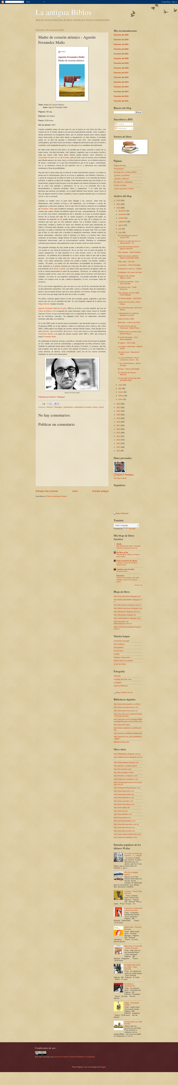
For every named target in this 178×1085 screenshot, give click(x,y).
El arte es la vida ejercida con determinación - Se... (129, 242)
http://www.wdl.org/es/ (122, 725)
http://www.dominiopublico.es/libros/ (127, 704)
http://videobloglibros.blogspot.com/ (127, 618)
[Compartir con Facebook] (55, 403)
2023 (118, 404)
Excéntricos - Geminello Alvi (129, 985)
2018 (118, 422)
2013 (118, 440)
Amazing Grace (121, 571)
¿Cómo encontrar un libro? (124, 189)
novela (101, 407)
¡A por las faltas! (120, 664)
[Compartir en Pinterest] (58, 403)
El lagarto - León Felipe (126, 343)
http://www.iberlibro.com (123, 814)
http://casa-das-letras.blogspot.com (127, 596)
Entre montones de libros (126, 561)
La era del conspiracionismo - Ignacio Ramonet (129, 248)
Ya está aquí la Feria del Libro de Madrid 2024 (129, 379)
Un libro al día (122, 552)
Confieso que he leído (125, 569)
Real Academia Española (123, 661)
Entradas (120, 124)
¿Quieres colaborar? (121, 179)
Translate (131, 529)
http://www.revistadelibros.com (125, 837)
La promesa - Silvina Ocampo (129, 265)
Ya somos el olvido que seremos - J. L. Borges (133, 854)
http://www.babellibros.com (124, 798)
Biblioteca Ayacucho (121, 742)
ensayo (95, 407)
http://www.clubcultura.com (124, 804)
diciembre (122, 211)
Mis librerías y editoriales (123, 182)
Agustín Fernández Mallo (47, 308)
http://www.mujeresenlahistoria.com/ (127, 834)
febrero (121, 396)
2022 (118, 408)
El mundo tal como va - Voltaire (130, 269)
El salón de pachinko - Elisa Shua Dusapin (128, 283)
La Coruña (62, 308)
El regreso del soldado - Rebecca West (127, 277)
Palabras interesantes (122, 657)
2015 (118, 433)
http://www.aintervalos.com (124, 791)
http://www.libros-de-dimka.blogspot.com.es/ (123, 622)
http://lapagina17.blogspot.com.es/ (127, 612)
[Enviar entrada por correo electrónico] (43, 404)
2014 (118, 436)
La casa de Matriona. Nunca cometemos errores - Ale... (129, 359)
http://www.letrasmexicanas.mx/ (126, 711)
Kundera (66, 158)
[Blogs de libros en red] (123, 692)
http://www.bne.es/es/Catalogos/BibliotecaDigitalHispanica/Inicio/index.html (128, 720)
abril (120, 388)
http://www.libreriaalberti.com (124, 821)
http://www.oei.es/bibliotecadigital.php (128, 733)
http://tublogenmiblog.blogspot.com (127, 788)
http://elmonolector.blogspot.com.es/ (127, 605)
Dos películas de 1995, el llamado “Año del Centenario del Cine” (128, 547)
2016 (118, 429)
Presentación (119, 169)
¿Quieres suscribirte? (122, 175)
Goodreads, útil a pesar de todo (130, 272)
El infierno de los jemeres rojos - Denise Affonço (130, 333)
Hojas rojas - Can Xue (126, 262)
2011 (118, 447)
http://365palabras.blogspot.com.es (127, 754)
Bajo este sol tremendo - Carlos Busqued (133, 947)
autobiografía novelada (82, 407)
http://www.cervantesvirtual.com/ (126, 707)
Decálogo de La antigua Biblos (125, 172)
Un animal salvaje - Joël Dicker (129, 298)
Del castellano (119, 644)
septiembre (122, 222)
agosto (121, 225)
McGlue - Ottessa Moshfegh (128, 369)
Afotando (117, 676)
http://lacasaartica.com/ (123, 769)
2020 (118, 415)
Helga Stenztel (43, 304)
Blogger (103, 1067)
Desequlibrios (119, 647)
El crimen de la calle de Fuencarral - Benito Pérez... (129, 327)
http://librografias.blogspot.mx (125, 615)
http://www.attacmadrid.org (124, 794)
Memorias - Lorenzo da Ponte (129, 322)
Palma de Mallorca (45, 311)
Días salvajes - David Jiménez (129, 252)
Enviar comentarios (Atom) (57, 496)
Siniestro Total (71, 331)
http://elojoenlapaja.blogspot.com (126, 762)
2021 (118, 411)
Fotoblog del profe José (122, 679)
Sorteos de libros (120, 185)
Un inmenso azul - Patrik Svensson (127, 288)
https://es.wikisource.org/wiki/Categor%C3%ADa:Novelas (128, 715)
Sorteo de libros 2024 (126, 319)
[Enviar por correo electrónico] (48, 403)
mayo (120, 385)
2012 (118, 443)
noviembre (122, 214)
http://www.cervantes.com (123, 801)
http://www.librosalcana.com (124, 827)
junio (120, 232)
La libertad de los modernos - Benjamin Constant (129, 314)
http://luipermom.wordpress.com (126, 779)
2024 (118, 208)
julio (120, 229)
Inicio (75, 491)
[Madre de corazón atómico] (72, 100)
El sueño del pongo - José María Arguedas (128, 338)
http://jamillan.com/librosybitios (125, 766)
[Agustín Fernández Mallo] (72, 390)
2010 (118, 451)
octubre (121, 218)
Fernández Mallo (47, 209)
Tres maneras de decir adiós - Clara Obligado (129, 294)
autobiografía (68, 407)
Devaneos (120, 576)
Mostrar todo (138, 585)
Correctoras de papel (121, 641)
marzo (121, 392)
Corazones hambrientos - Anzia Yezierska (133, 909)
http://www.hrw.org (120, 811)
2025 (118, 204)
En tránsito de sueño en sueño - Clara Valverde (132, 967)
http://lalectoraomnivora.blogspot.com (128, 608)
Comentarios (122, 128)
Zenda (118, 544)
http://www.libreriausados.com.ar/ (126, 824)
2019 (118, 418)
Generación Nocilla (45, 334)
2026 (118, 201)
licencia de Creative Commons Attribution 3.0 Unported (74, 1057)
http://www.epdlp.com (122, 808)
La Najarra (117, 683)
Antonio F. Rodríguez (54, 407)
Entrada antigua (100, 491)
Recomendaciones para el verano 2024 (127, 236)
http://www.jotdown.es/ (122, 818)
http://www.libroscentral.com (124, 831)
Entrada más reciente (47, 491)
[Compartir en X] (53, 403)
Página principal (120, 165)
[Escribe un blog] (50, 403)
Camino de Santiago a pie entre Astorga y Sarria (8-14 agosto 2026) (127, 580)
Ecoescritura (118, 651)
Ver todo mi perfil (120, 478)
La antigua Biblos (63, 12)
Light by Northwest (121, 686)
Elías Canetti (60, 269)
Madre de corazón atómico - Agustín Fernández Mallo (128, 257)
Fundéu (116, 654)
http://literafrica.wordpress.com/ (126, 776)
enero (120, 399)
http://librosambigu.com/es (124, 772)
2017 (118, 425)
